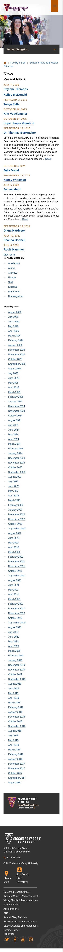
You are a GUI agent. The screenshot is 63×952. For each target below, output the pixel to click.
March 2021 (14, 599)
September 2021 (16, 575)
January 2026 (15, 345)
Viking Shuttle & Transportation (20, 900)
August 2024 (14, 420)
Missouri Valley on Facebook (15, 939)
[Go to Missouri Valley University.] (5, 62)
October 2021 (15, 571)
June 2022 (13, 538)
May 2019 (13, 693)
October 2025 (15, 359)
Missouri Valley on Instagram (31, 939)
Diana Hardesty (14, 230)
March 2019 (14, 702)
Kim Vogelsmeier (15, 113)
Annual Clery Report (14, 917)
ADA (6, 913)
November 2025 (16, 354)
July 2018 (13, 735)
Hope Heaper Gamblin (19, 123)
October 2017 (15, 773)
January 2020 (15, 660)
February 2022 (15, 557)
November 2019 (16, 669)
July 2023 (13, 481)
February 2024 (15, 448)
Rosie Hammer (14, 249)
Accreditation (10, 909)
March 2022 (14, 552)
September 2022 (16, 528)
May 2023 (13, 491)
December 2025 (16, 350)
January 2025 (15, 401)
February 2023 (15, 505)
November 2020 (16, 613)
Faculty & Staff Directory (23, 878)
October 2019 (15, 674)
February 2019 (15, 707)
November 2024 (16, 411)
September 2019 (16, 679)
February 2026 (15, 340)
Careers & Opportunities (16, 892)
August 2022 (14, 533)
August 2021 (14, 580)
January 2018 (15, 759)
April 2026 (13, 331)
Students (12, 287)
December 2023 (16, 458)
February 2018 (15, 754)
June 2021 (13, 585)
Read (48, 159)
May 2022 (13, 542)
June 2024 (13, 430)
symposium (14, 291)
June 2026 (13, 321)
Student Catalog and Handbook (20, 926)
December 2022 (16, 514)
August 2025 (14, 368)
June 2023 (13, 486)
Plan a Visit (7, 879)
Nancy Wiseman (15, 179)
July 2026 (13, 317)
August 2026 (14, 312)
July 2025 (13, 373)
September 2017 (16, 778)
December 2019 (16, 665)
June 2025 (13, 378)
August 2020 (14, 627)
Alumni (12, 268)
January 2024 (15, 453)
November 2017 (16, 768)
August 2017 (14, 782)
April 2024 (13, 439)
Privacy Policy (11, 930)
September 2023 (16, 472)
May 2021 (13, 589)
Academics (14, 263)
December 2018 (16, 716)
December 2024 (16, 406)
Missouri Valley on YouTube (23, 939)
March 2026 (14, 335)
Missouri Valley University (16, 7)
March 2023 (14, 500)
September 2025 (16, 364)
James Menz (12, 189)
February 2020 (15, 655)
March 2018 (14, 749)
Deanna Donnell (14, 240)
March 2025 (14, 392)
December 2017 (16, 764)
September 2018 (16, 726)
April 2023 (13, 495)
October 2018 (15, 721)
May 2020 (13, 641)
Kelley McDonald (15, 94)
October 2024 (15, 415)
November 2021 (16, 566)
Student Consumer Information (19, 921)
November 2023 (16, 462)
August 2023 (14, 477)
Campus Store (11, 904)
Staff (10, 282)
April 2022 (13, 547)
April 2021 (13, 594)
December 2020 (16, 608)
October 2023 (15, 467)
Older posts (9, 254)
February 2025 (15, 397)
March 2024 (14, 444)
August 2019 (14, 684)
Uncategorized (15, 296)
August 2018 (14, 731)
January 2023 (15, 509)
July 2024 (13, 425)
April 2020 (13, 646)
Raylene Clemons (16, 89)
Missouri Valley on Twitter (7, 939)
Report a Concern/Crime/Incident (21, 896)
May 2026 (13, 326)
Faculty (12, 277)
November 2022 (16, 519)
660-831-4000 (13, 857)
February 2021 (15, 604)
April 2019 (13, 698)
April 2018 (13, 745)
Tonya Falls (11, 104)
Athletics (12, 273)
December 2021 (16, 561)
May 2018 (13, 740)
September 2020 (16, 622)
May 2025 (13, 382)
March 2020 (14, 651)
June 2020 (13, 636)
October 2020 (15, 618)
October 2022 (15, 524)
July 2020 (13, 632)
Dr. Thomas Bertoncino (20, 132)
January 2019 (15, 712)
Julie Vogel (11, 170)
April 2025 (13, 387)
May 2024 (13, 434)
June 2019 (13, 688)
